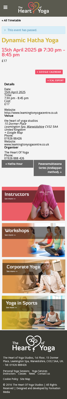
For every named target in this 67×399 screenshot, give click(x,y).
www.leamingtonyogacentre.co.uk (26, 144)
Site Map (25, 379)
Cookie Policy (10, 379)
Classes (22, 373)
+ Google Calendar (49, 72)
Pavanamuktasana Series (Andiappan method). (50, 168)
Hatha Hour (14, 163)
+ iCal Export (55, 80)
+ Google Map (13, 132)
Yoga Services (39, 371)
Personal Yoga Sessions (16, 371)
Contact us (44, 373)
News (32, 373)
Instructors (9, 373)
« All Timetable (11, 20)
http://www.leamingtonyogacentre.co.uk (31, 113)
